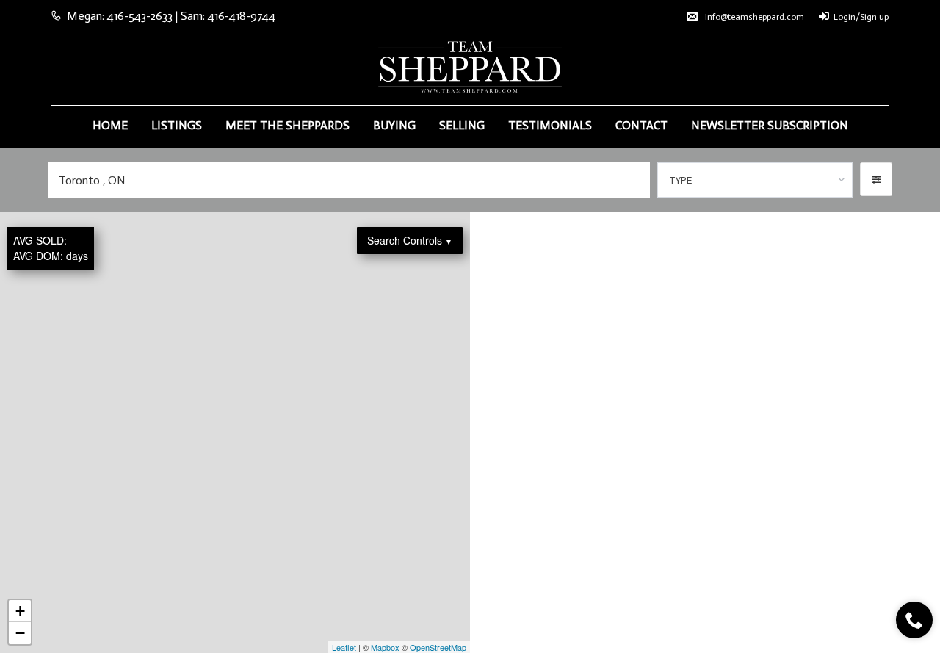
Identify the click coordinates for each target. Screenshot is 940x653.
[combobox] (755, 180)
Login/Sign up (861, 17)
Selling (462, 125)
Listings (176, 125)
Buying (394, 125)
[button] (876, 179)
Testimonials (550, 125)
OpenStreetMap (438, 647)
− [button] (20, 633)
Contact (641, 125)
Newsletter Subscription (769, 125)
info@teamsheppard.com (754, 17)
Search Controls (409, 240)
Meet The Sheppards (287, 125)
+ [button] (20, 611)
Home (110, 125)
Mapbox (385, 647)
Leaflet (344, 647)
